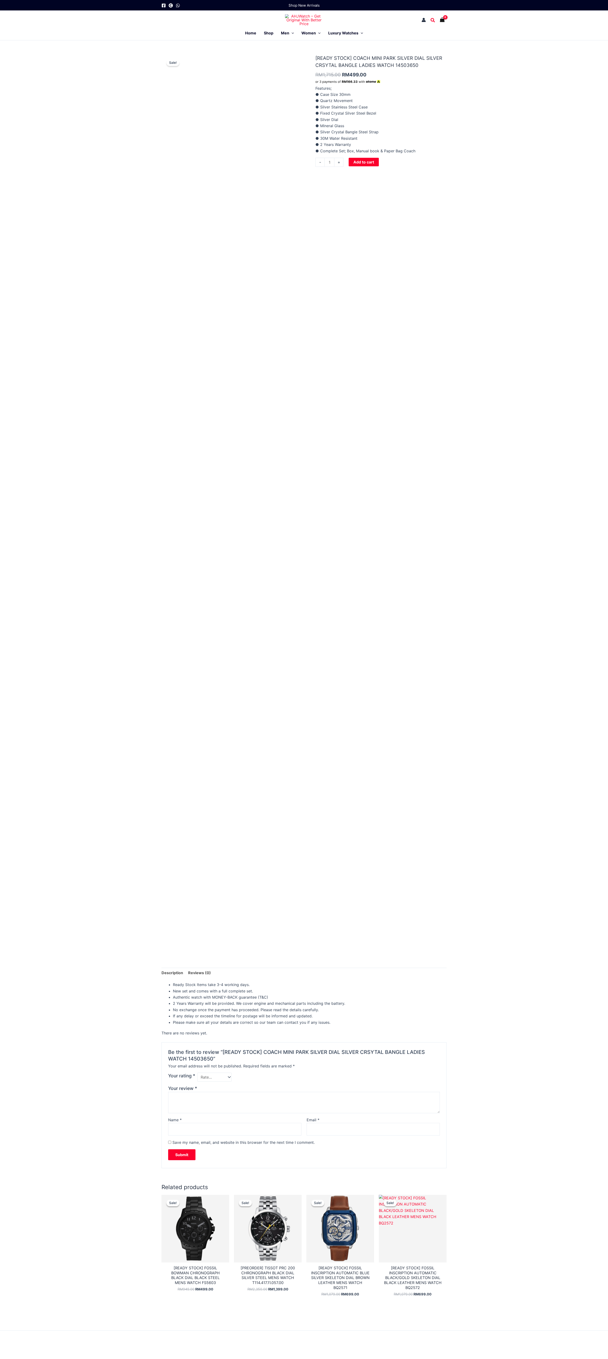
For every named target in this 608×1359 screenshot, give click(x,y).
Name (175, 1119)
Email (313, 1119)
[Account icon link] (424, 20)
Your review (182, 1088)
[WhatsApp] (178, 5)
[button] (304, 5)
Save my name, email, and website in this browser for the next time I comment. (243, 1142)
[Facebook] (164, 5)
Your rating (181, 1076)
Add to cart (363, 162)
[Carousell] (171, 5)
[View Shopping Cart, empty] (443, 20)
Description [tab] (172, 972)
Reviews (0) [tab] (199, 972)
